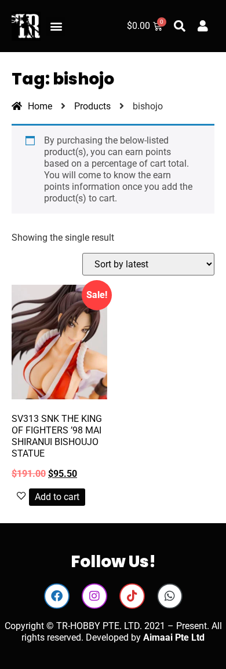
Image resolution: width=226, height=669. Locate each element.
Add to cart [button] (57, 496)
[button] (55, 26)
